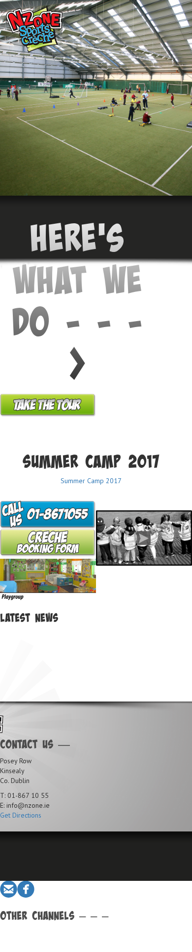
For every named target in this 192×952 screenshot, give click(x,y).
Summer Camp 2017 (91, 480)
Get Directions (20, 815)
